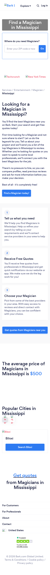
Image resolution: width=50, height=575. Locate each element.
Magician (37, 90)
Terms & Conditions (15, 559)
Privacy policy (25, 563)
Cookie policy (36, 559)
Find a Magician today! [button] (16, 193)
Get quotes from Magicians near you (25, 330)
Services (7, 90)
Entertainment (22, 90)
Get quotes (25, 475)
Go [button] (42, 48)
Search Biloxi (25, 447)
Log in (44, 5)
